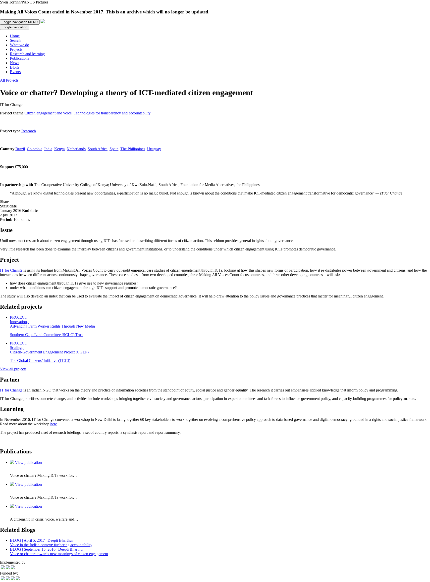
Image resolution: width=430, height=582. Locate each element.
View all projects (13, 369)
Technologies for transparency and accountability (112, 113)
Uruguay (154, 149)
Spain (113, 149)
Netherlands (76, 149)
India (48, 149)
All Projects (9, 80)
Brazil (20, 149)
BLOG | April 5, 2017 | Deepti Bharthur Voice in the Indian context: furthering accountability (51, 542)
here (53, 424)
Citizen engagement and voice (48, 113)
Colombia (34, 149)
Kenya (59, 149)
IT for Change (11, 270)
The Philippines (132, 149)
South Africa (98, 149)
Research (28, 131)
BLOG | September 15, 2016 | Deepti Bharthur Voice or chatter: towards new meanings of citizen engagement (59, 551)
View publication (28, 462)
